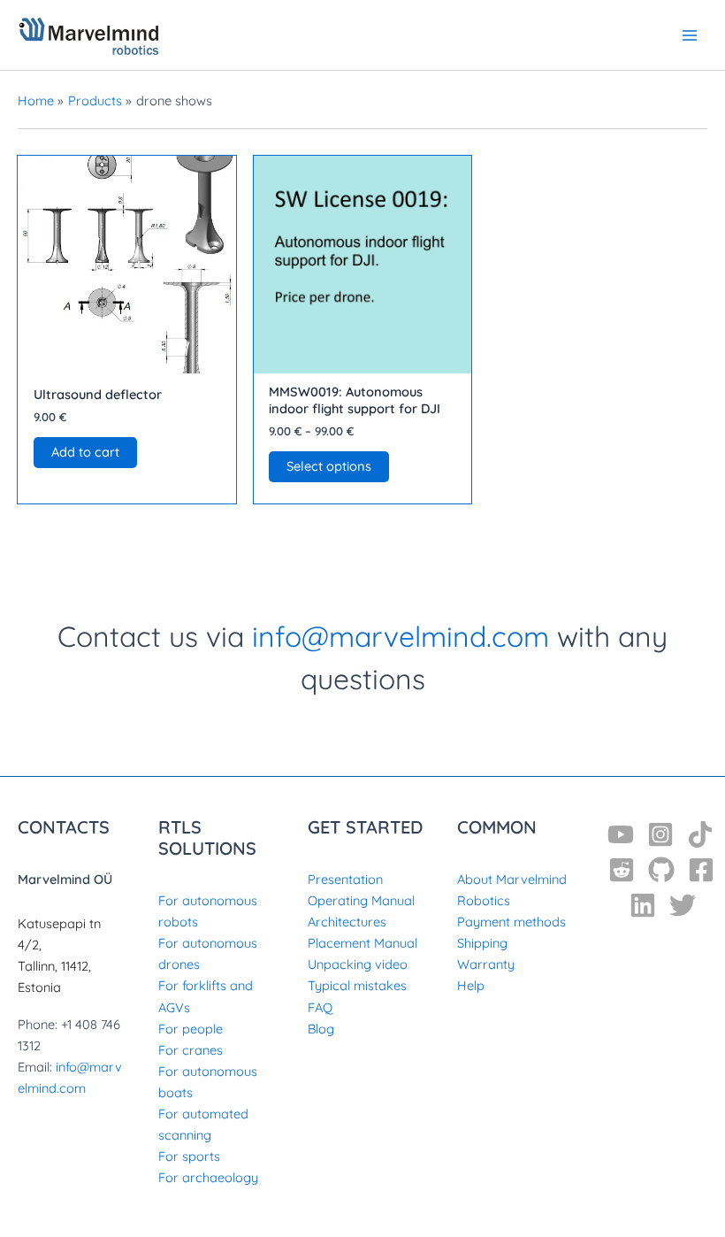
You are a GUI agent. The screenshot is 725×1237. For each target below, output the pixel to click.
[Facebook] (701, 869)
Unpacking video (358, 964)
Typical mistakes (357, 985)
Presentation (345, 879)
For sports (189, 1156)
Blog (321, 1028)
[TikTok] (700, 834)
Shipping (482, 942)
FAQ (320, 1007)
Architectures (347, 921)
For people (190, 1028)
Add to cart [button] (85, 451)
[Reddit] (621, 869)
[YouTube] (620, 834)
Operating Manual (361, 900)
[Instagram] (660, 834)
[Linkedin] (642, 905)
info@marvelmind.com (400, 636)
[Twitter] (682, 905)
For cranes (190, 1049)
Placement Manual (362, 942)
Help (471, 985)
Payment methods (511, 921)
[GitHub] (661, 869)
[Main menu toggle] (689, 34)
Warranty (486, 964)
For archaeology (208, 1177)
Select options (328, 465)
